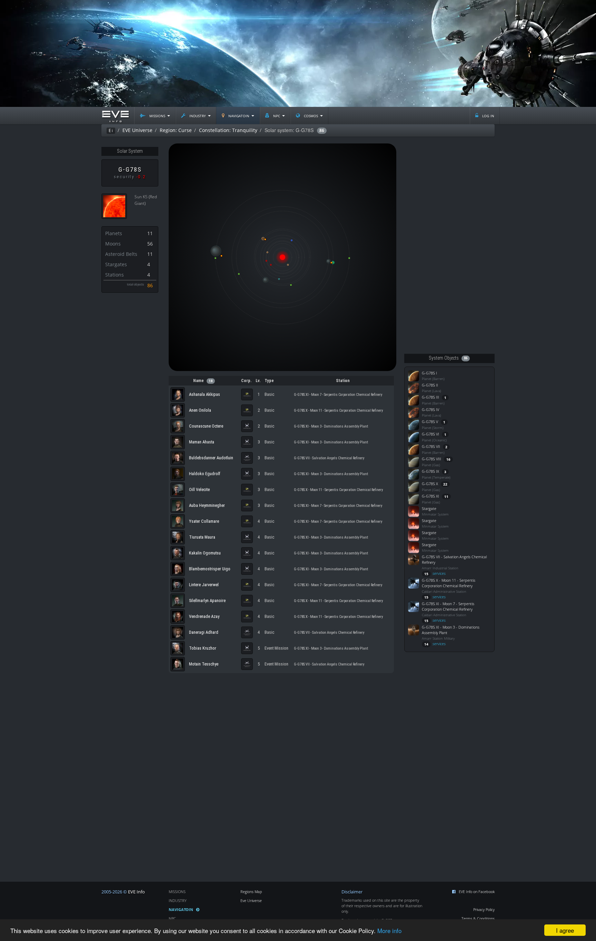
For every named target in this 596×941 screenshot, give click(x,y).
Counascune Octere (206, 426)
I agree (565, 930)
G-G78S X (430, 483)
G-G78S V (430, 421)
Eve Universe (251, 900)
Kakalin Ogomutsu (205, 552)
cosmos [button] (310, 115)
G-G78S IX (430, 471)
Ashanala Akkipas (204, 394)
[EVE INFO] (115, 115)
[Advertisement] (298, 53)
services (435, 573)
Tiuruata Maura (202, 537)
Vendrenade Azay (204, 616)
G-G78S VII (431, 446)
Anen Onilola (200, 410)
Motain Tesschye (203, 664)
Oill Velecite (199, 489)
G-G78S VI (430, 434)
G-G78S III (430, 397)
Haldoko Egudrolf (204, 473)
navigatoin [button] (239, 115)
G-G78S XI (430, 496)
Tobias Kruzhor (202, 648)
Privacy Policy (484, 909)
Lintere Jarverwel (204, 584)
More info (389, 930)
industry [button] (197, 115)
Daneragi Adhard (203, 632)
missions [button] (157, 115)
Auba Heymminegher (207, 505)
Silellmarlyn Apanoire (207, 600)
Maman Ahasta (201, 441)
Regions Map (251, 891)
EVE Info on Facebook (477, 891)
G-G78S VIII (431, 458)
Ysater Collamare (204, 521)
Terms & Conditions (478, 918)
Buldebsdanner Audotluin (211, 457)
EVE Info (136, 892)
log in (487, 115)
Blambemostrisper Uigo (209, 568)
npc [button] (276, 115)
